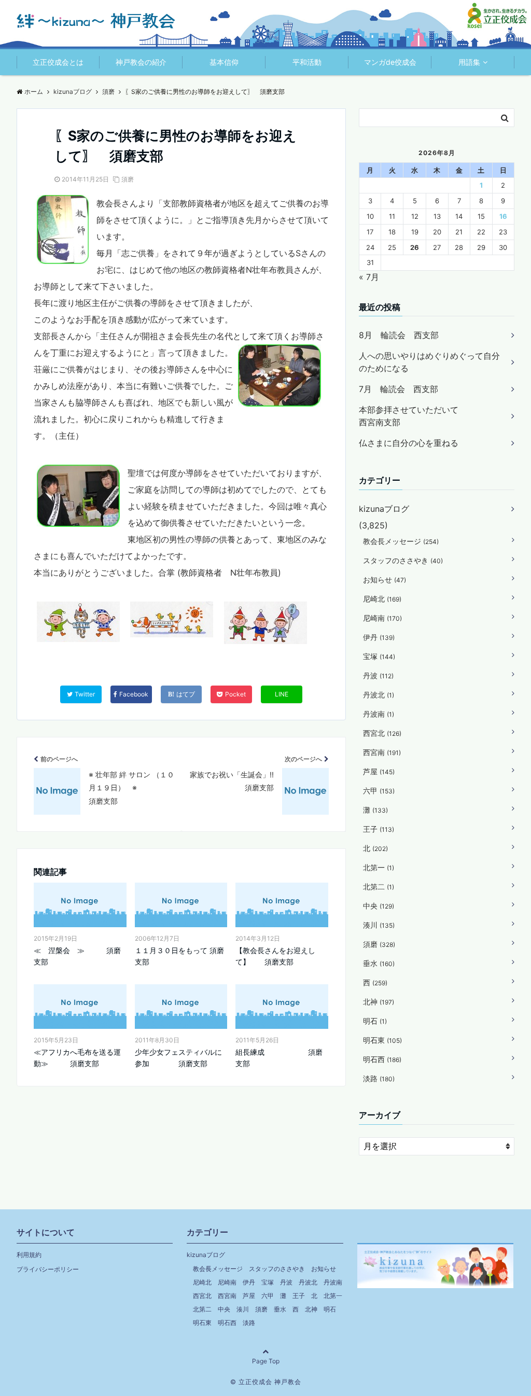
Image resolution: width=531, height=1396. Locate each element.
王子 (378, 829)
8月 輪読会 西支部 (399, 335)
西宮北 (382, 733)
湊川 (379, 924)
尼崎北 (382, 598)
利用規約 (29, 1255)
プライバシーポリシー (48, 1269)
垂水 (379, 963)
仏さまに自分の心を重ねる (408, 443)
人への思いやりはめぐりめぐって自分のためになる (429, 362)
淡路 (379, 1078)
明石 (375, 1020)
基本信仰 (224, 62)
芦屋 (379, 771)
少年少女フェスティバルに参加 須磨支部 (178, 1058)
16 (503, 216)
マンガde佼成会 (390, 62)
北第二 (378, 886)
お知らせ (384, 579)
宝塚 (379, 656)
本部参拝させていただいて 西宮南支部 (429, 415)
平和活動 (307, 62)
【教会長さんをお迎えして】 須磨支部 (275, 956)
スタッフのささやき (403, 560)
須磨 (127, 179)
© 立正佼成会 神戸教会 (265, 1382)
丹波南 (378, 713)
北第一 (378, 867)
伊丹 (379, 637)
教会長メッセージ (401, 541)
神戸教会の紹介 (141, 62)
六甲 (379, 790)
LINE (281, 694)
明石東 (382, 1040)
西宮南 (382, 752)
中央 (378, 905)
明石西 (382, 1059)
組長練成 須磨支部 (279, 1058)
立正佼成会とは (58, 62)
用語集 (469, 62)
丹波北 (378, 694)
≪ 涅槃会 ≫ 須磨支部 (77, 956)
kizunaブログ (384, 509)
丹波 (378, 675)
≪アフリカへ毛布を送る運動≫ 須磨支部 (77, 1058)
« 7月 (369, 277)
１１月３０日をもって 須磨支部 (179, 956)
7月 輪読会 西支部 (398, 389)
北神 (378, 1001)
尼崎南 (382, 617)
